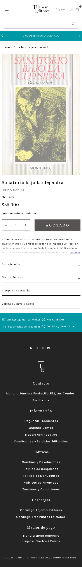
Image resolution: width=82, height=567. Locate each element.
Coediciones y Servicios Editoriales (41, 441)
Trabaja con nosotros (41, 434)
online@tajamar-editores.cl (23, 319)
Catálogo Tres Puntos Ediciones (41, 517)
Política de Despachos (41, 469)
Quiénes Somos (41, 428)
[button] (2, 36)
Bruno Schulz (13, 190)
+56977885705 (55, 319)
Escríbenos (41, 400)
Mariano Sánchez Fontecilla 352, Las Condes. (41, 393)
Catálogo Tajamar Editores (41, 510)
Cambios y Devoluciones (41, 462)
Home (6, 47)
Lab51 (73, 557)
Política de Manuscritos (41, 476)
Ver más (75, 252)
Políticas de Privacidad (41, 482)
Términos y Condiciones (41, 489)
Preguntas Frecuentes (41, 421)
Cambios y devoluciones (61, 326)
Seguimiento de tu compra (24, 326)
